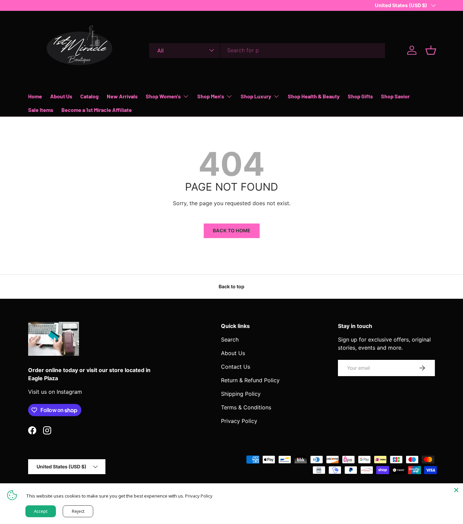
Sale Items (40, 109)
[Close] (456, 490)
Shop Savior (395, 96)
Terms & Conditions (246, 407)
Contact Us (235, 366)
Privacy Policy (239, 421)
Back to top (231, 286)
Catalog (89, 96)
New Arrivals (122, 96)
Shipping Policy (241, 393)
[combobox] (267, 50)
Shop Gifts (360, 96)
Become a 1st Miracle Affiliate (96, 109)
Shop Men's (210, 96)
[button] (430, 50)
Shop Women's (163, 96)
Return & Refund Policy (250, 380)
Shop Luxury (256, 96)
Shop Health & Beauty (314, 96)
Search (230, 339)
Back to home (231, 230)
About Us (61, 96)
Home (35, 96)
